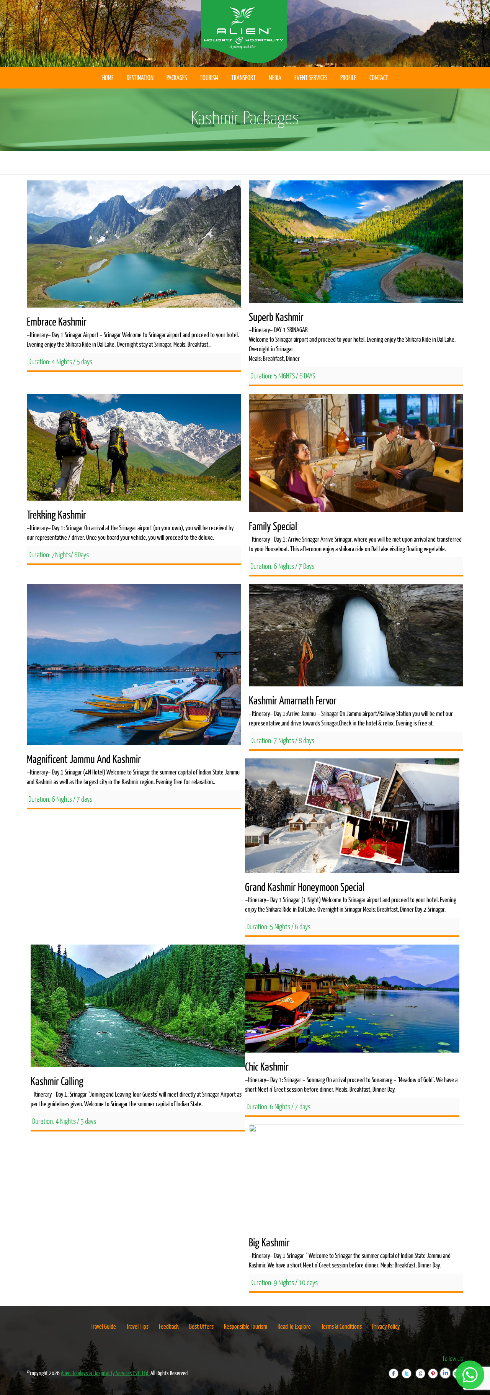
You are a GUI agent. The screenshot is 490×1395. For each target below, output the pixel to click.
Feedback (169, 1326)
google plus (421, 1368)
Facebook (397, 1368)
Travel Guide (103, 1326)
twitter (410, 1368)
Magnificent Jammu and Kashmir (84, 759)
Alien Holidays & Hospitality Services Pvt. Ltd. (105, 1373)
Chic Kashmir (267, 1066)
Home (108, 78)
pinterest (434, 1368)
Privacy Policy (386, 1326)
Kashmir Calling (57, 1081)
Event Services (310, 78)
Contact (378, 78)
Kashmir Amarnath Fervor (292, 700)
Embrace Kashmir (57, 321)
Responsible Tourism (245, 1326)
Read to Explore (294, 1326)
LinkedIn (448, 1368)
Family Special (273, 526)
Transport (243, 78)
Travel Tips (137, 1326)
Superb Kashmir (276, 317)
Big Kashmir (269, 1242)
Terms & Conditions (341, 1326)
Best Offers (201, 1326)
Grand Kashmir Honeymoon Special (304, 887)
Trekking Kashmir (56, 514)
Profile (348, 78)
